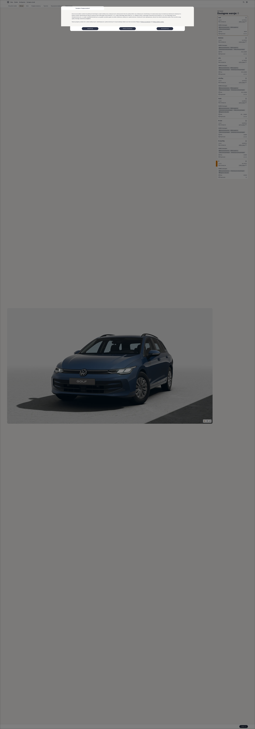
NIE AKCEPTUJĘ (165, 28)
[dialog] (127, 364)
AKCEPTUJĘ (90, 28)
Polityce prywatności (145, 21)
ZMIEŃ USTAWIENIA (127, 28)
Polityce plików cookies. (158, 21)
